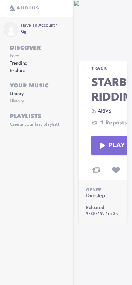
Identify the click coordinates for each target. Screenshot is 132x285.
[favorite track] (116, 170)
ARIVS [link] (104, 111)
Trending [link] (19, 63)
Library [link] (17, 94)
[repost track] (96, 170)
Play (117, 145)
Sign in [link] (27, 32)
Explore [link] (17, 70)
